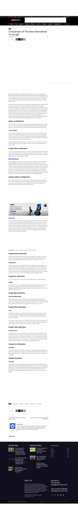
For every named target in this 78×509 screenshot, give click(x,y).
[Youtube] (68, 16)
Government (11, 134)
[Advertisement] (34, 8)
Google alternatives (15, 403)
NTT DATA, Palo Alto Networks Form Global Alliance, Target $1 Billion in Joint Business (20, 460)
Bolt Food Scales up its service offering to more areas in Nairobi (39, 418)
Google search (32, 403)
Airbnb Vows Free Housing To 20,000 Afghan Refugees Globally (17, 418)
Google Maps (21, 403)
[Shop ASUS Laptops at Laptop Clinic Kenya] (28, 209)
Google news (27, 403)
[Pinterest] (22, 39)
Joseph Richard (12, 36)
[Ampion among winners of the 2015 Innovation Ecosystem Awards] (32, 465)
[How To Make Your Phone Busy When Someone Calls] (32, 458)
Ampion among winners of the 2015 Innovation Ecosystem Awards (42, 465)
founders (23, 285)
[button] (67, 24)
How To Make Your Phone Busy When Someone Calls (41, 458)
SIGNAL (11, 282)
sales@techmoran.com (29, 496)
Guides (10, 28)
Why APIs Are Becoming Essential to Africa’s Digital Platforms (21, 469)
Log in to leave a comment (14, 438)
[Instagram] (65, 16)
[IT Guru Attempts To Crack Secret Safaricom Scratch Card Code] (32, 450)
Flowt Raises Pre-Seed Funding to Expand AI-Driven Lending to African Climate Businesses (20, 451)
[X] (66, 16)
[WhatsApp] (24, 39)
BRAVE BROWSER (14, 159)
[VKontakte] (60, 495)
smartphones (14, 97)
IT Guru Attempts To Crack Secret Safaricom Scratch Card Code (41, 450)
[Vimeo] (67, 16)
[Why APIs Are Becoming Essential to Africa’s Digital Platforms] (11, 469)
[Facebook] (63, 16)
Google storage (38, 403)
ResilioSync (12, 218)
